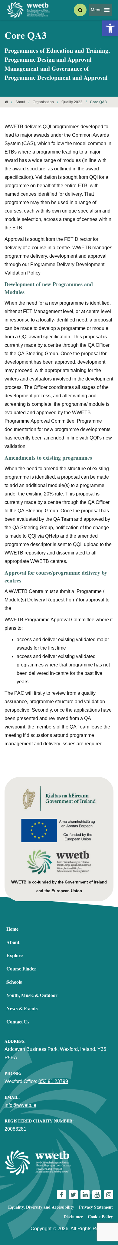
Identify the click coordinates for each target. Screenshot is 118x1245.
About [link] (20, 102)
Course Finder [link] (21, 968)
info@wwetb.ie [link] (20, 1105)
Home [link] (12, 928)
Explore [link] (14, 955)
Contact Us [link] (17, 1021)
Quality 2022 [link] (71, 102)
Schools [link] (14, 981)
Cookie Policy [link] (100, 1216)
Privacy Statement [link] (96, 1207)
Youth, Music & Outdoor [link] (31, 995)
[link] (110, 28)
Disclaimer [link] (73, 1216)
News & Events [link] (22, 1008)
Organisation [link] (43, 102)
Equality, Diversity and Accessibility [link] (41, 1207)
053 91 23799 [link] (53, 1081)
